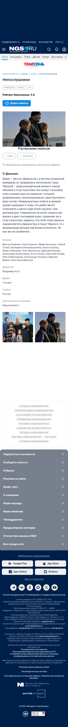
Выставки (57, 56)
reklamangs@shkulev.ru (49, 636)
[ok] (30, 587)
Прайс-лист (10, 486)
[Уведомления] (56, 49)
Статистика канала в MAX (20, 535)
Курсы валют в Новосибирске (34, 415)
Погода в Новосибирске (34, 433)
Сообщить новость (15, 462)
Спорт (45, 56)
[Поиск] (49, 49)
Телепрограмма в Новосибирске (34, 411)
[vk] (22, 587)
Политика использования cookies (34, 667)
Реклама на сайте (14, 478)
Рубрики (8, 470)
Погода (60, 42)
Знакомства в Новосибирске (34, 428)
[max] (38, 587)
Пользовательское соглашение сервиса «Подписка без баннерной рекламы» (34, 677)
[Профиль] (64, 49)
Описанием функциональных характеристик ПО (34, 652)
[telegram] (13, 587)
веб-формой (57, 628)
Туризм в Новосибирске (34, 441)
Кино (5, 56)
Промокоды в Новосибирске (34, 419)
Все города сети (13, 544)
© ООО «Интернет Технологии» (34, 706)
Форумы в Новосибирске (26, 437)
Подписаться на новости (19, 454)
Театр (27, 56)
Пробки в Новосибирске (34, 406)
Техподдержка (12, 519)
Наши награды (12, 503)
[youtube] (54, 587)
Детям (36, 56)
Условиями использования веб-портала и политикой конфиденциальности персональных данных (34, 655)
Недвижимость (11, 42)
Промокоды (29, 42)
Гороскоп (50, 437)
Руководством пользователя (34, 649)
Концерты (16, 56)
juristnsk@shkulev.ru (34, 626)
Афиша (25, 74)
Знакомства (46, 42)
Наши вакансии (13, 511)
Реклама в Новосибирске (34, 424)
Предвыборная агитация (19, 527)
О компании (11, 495)
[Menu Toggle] (4, 49)
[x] (46, 587)
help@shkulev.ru (26, 628)
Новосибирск (11, 74)
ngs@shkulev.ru (48, 621)
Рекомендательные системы (34, 671)
